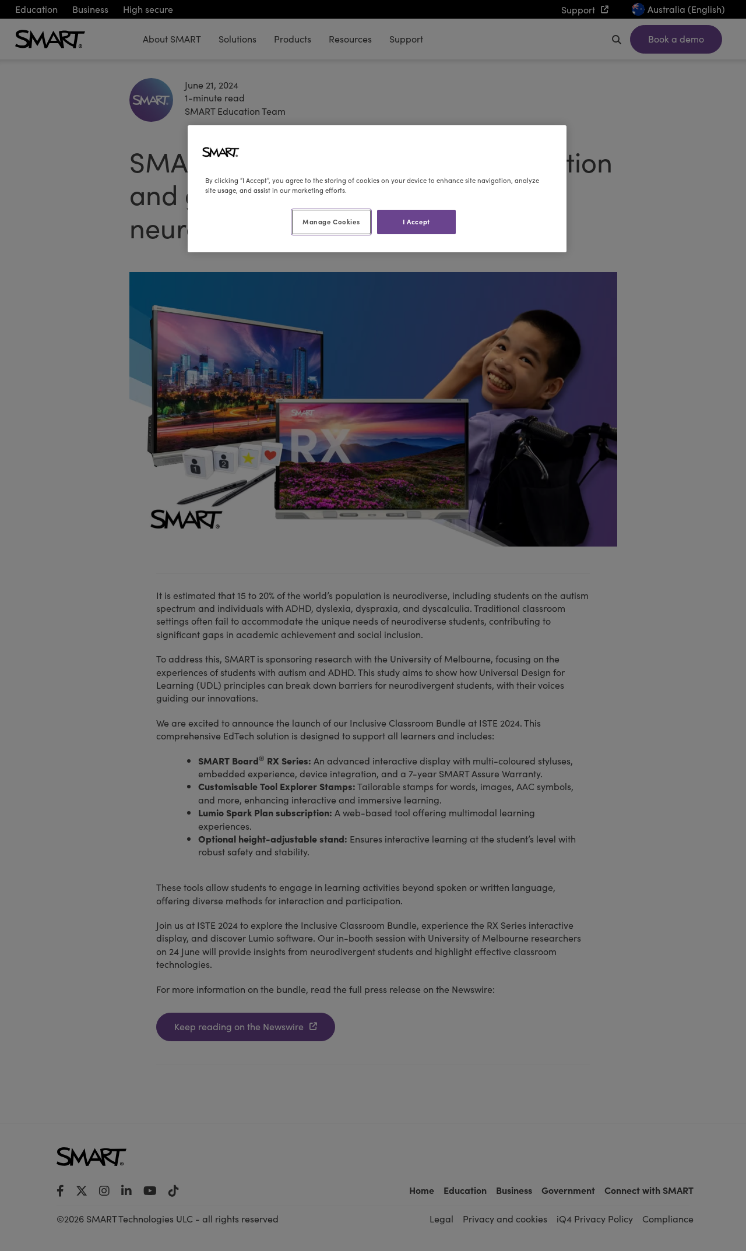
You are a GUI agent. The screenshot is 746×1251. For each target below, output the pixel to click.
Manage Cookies (331, 221)
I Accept (416, 221)
